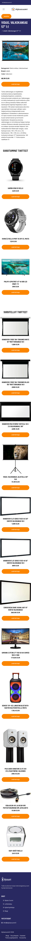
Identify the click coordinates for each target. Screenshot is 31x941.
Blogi (6, 911)
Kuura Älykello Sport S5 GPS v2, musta (15, 239)
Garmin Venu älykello (15, 188)
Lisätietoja (15, 84)
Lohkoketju (8, 904)
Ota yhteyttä (14, 936)
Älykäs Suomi (9, 900)
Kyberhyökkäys (9, 907)
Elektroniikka (14, 68)
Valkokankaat (23, 68)
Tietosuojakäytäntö (11, 938)
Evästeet (22, 936)
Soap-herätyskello (15, 851)
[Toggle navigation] (3, 9)
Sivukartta (22, 938)
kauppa (6, 16)
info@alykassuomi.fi (7, 2)
